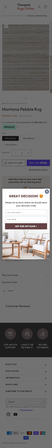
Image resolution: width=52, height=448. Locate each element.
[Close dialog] (47, 192)
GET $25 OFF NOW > (26, 226)
